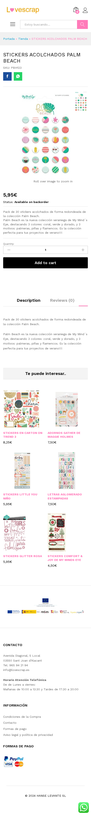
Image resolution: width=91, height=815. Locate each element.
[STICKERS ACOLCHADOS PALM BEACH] (7, 76)
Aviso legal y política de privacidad (28, 734)
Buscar (82, 24)
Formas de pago (15, 729)
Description (28, 300)
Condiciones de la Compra (22, 716)
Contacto (10, 722)
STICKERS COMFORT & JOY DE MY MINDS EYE (65, 558)
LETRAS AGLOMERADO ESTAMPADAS (65, 496)
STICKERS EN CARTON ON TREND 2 (22, 434)
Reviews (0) (62, 300)
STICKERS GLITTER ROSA (22, 556)
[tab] (28, 302)
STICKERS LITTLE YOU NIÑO (20, 496)
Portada (9, 38)
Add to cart (45, 262)
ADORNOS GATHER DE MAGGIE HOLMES (64, 434)
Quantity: (8, 244)
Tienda (23, 38)
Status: (8, 202)
